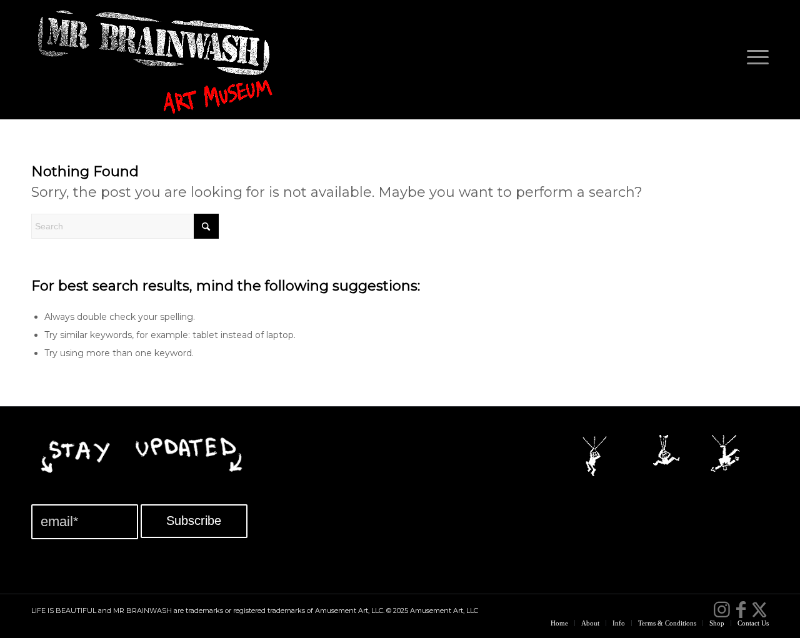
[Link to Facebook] (740, 610)
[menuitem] (754, 59)
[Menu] (754, 59)
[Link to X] (759, 610)
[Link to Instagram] (721, 610)
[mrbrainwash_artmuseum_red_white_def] (156, 66)
